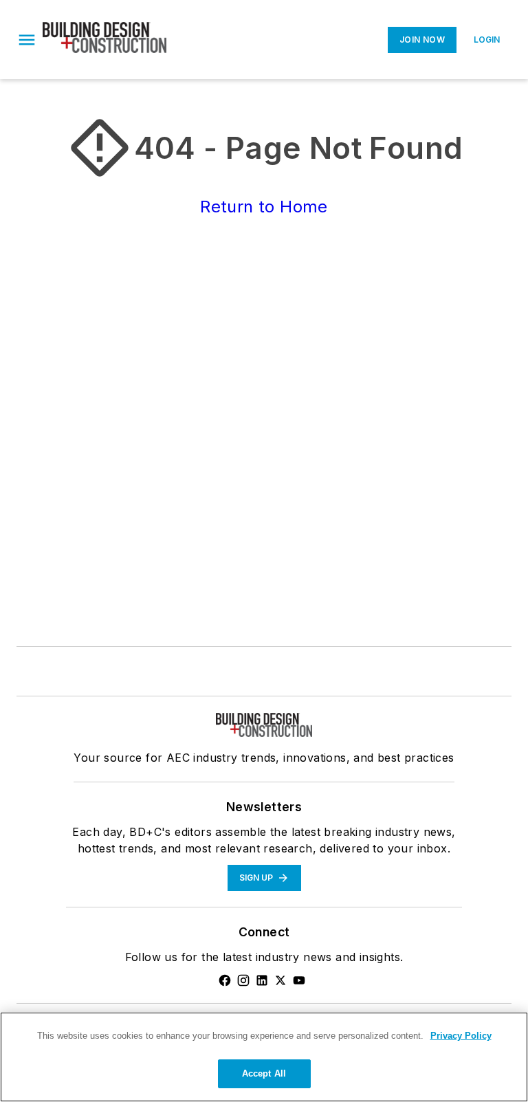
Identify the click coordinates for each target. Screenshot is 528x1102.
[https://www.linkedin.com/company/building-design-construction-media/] (262, 980)
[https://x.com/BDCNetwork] (280, 980)
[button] (26, 40)
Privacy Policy (461, 1036)
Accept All (264, 1073)
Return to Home (264, 207)
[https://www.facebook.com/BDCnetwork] (225, 980)
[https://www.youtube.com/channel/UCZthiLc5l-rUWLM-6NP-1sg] (299, 980)
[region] (264, 1057)
